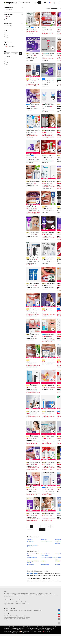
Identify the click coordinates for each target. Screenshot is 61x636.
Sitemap (39, 627)
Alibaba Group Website (9, 616)
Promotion (15, 610)
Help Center (6, 593)
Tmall (20, 618)
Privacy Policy (22, 627)
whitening (43, 561)
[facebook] (59, 610)
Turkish (8, 603)
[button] (16, 3)
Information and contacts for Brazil (11, 595)
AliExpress (17, 616)
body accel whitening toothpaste (32, 546)
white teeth (30, 539)
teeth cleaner (30, 564)
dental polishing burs (46, 541)
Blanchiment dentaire (32, 573)
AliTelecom (22, 617)
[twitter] (59, 613)
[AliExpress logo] (9, 2)
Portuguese (10, 602)
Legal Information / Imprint (18, 628)
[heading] (33, 28)
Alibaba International (15, 617)
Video (40, 610)
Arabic (23, 603)
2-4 (6, 58)
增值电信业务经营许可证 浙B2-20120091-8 (32, 631)
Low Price (21, 610)
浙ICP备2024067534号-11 (19, 633)
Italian (26, 602)
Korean (17, 603)
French (19, 602)
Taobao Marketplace (13, 618)
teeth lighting (30, 541)
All (6, 33)
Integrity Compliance (24, 595)
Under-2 (8, 56)
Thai (20, 603)
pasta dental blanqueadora (48, 557)
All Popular (6, 610)
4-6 (6, 60)
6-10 (7, 63)
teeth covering (45, 564)
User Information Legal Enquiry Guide (36, 630)
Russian (5, 602)
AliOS (5, 620)
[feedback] (59, 619)
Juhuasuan (6, 618)
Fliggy (25, 616)
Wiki (35, 610)
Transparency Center (35, 595)
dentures (57, 564)
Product (11, 610)
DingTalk (28, 617)
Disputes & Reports (14, 593)
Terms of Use (45, 627)
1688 (8, 620)
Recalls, (5, 596)
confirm (42, 529)
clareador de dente (32, 557)
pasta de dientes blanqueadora (45, 554)
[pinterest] (59, 615)
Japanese (13, 603)
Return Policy (10, 596)
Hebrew (27, 603)
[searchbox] (27, 2)
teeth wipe (44, 539)
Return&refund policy (24, 593)
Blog (37, 610)
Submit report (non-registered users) (48, 595)
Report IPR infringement (35, 593)
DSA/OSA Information (46, 593)
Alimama (22, 616)
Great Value (26, 610)
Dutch (5, 603)
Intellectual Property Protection (11, 627)
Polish (5, 604)
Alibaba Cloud (7, 617)
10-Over (8, 65)
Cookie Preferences (31, 627)
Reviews (31, 610)
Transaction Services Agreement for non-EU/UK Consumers (40, 628)
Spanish (15, 602)
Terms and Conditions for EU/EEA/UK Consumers (15, 630)
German (23, 602)
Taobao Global (25, 618)
